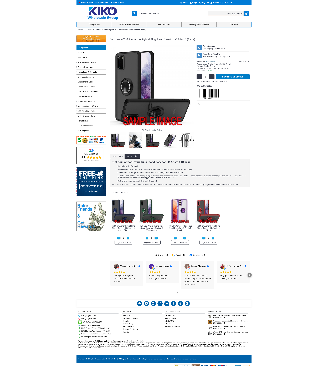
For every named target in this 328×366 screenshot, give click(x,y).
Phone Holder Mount (86, 87)
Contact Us (170, 316)
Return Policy (128, 324)
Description (117, 156)
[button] (110, 275)
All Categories (83, 130)
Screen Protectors (85, 67)
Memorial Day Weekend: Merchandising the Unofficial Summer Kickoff (230, 315)
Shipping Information (130, 318)
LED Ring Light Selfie (86, 111)
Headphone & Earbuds (87, 72)
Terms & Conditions (130, 329)
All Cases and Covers (87, 62)
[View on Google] (116, 266)
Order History (171, 318)
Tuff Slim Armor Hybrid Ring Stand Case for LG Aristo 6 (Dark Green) (151, 228)
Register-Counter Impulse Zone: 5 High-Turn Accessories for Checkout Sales (230, 326)
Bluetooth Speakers (86, 77)
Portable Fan (83, 121)
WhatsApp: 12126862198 (92, 322)
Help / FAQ (170, 321)
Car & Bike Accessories (88, 91)
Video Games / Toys (86, 116)
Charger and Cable (86, 82)
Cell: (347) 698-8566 (88, 319)
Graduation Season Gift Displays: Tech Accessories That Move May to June (230, 321)
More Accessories (85, 126)
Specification (132, 156)
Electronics (82, 57)
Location (126, 321)
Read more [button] (189, 284)
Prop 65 (126, 332)
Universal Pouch (85, 96)
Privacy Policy (128, 327)
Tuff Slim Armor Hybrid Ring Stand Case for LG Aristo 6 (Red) (208, 228)
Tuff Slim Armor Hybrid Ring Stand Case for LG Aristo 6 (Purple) (180, 228)
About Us (126, 316)
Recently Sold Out (173, 327)
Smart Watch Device (86, 101)
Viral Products (84, 52)
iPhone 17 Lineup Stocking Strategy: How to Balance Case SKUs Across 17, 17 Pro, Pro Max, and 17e (230, 332)
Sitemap (169, 324)
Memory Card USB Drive (88, 106)
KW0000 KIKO (211, 62)
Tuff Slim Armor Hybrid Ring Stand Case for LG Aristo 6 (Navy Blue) (123, 228)
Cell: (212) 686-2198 (88, 316)
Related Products (120, 192)
